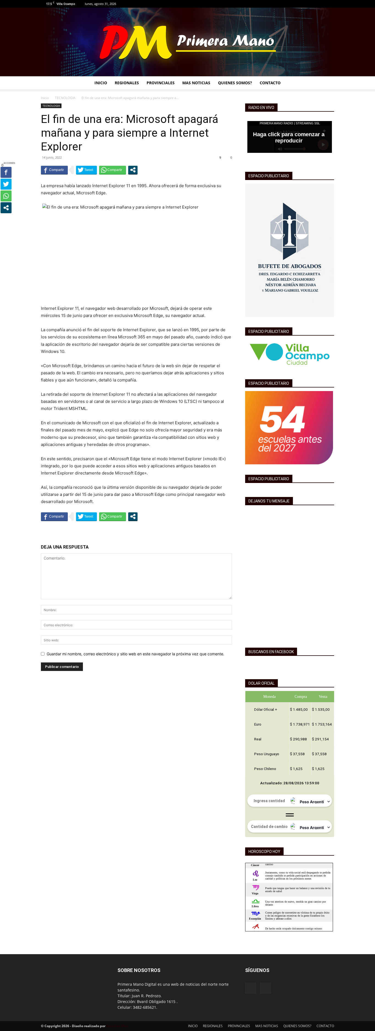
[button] (327, 83)
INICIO (100, 82)
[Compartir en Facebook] (54, 170)
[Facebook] (321, 4)
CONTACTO (270, 82)
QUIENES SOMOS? (235, 82)
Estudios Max (117, 1026)
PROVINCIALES (161, 82)
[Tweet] (86, 170)
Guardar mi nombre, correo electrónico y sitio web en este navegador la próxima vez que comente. (135, 653)
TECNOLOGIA (65, 97)
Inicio (45, 97)
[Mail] (330, 4)
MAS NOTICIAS (196, 82)
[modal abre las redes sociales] (133, 170)
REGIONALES (127, 82)
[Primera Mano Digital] (187, 42)
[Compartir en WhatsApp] (112, 170)
